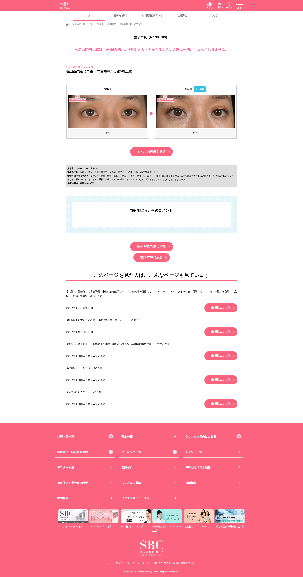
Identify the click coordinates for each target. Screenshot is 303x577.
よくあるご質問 (131, 482)
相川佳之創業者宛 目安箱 (73, 482)
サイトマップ (115, 563)
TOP (88, 15)
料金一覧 (127, 436)
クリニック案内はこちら (200, 436)
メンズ (212, 15)
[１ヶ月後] (195, 110)
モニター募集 (65, 467)
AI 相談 (210, 8)
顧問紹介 (62, 498)
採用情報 (191, 482)
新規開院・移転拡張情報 (72, 452)
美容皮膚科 (120, 15)
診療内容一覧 (78, 24)
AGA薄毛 (181, 15)
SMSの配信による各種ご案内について (174, 563)
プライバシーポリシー (139, 563)
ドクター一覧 (193, 452)
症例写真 (111, 24)
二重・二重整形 (96, 24)
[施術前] (107, 110)
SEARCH (229, 8)
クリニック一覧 (131, 452)
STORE (219, 8)
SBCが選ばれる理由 (198, 467)
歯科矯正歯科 (150, 15)
